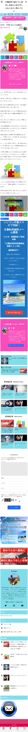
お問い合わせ (17, 14)
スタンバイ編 (7, 624)
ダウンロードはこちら (14, 312)
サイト (2, 488)
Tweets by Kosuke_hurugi (6, 615)
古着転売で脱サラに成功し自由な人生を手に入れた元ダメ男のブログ (14, 6)
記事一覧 (10, 14)
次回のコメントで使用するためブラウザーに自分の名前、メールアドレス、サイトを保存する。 (13, 495)
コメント (3, 461)
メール (3, 483)
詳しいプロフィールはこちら (16, 84)
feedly (14, 204)
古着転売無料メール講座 (3, 14)
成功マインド (4, 218)
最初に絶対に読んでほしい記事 (12, 631)
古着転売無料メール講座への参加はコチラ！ (14, 18)
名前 (2, 478)
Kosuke (21, 28)
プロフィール (24, 14)
